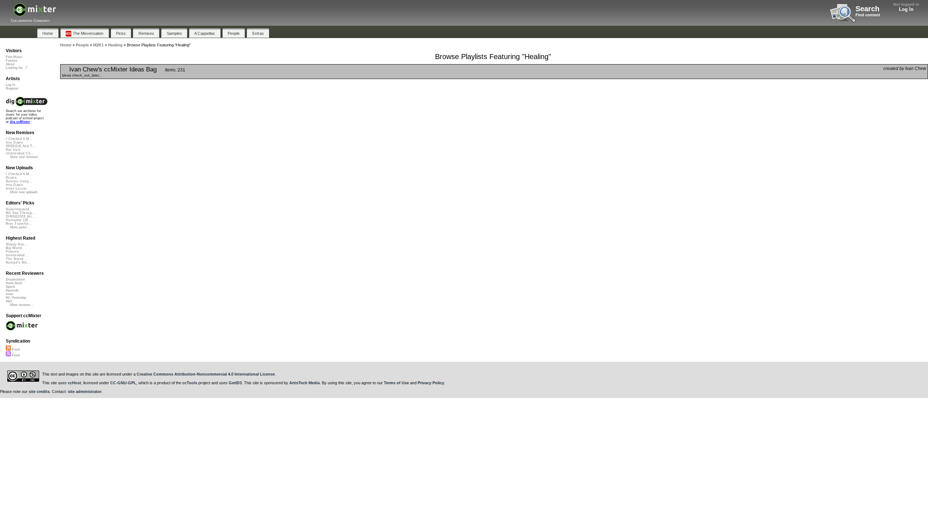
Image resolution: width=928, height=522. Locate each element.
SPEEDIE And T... (21, 146)
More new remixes (24, 157)
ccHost (74, 383)
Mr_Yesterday (16, 297)
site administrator (85, 391)
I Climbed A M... (19, 139)
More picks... (20, 227)
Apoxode (12, 290)
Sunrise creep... (19, 181)
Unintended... (17, 255)
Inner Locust (16, 188)
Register (12, 88)
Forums (11, 60)
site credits (39, 391)
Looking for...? (16, 68)
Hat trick (13, 150)
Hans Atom (14, 283)
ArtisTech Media (304, 383)
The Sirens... (17, 259)
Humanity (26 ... (19, 220)
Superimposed (17, 209)
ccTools (189, 383)
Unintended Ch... (20, 153)
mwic (10, 294)
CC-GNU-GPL (123, 383)
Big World (14, 248)
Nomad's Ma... (18, 262)
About (10, 64)
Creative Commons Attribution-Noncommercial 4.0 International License (206, 374)
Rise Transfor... (19, 223)
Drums (11, 177)
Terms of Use (396, 383)
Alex (9, 301)
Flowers (12, 251)
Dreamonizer (15, 279)
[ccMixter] (34, 13)
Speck (10, 287)
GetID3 (235, 383)
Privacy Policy (431, 383)
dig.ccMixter (20, 122)
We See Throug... (20, 213)
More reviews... (22, 305)
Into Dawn (14, 142)
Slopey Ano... (17, 244)
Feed (15, 349)
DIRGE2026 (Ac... (21, 216)
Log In (906, 9)
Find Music (14, 57)
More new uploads (24, 192)
